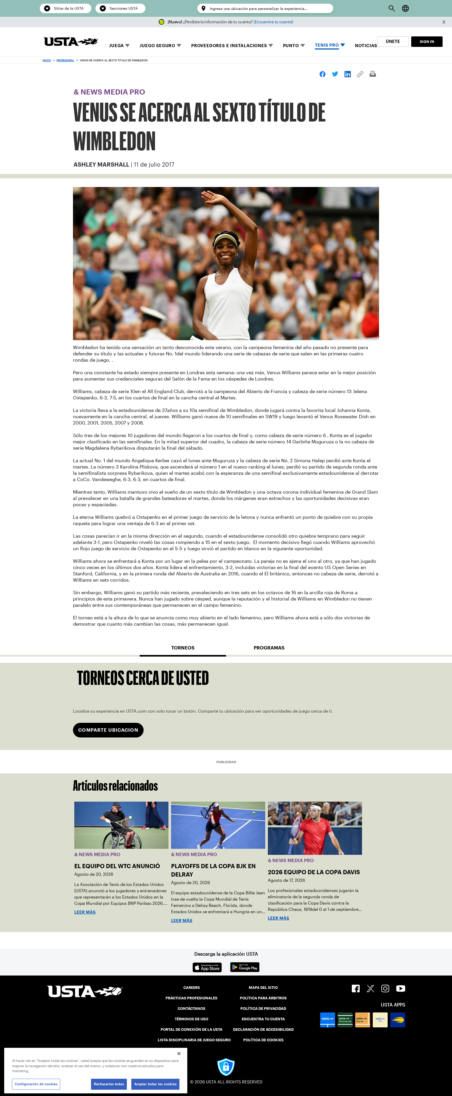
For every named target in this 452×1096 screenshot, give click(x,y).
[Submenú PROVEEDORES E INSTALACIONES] (270, 45)
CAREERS (191, 987)
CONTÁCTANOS (191, 1008)
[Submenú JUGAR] (127, 45)
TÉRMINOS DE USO (191, 1019)
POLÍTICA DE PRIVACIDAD (263, 1008)
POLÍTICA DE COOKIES (263, 1040)
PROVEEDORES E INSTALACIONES (229, 45)
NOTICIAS (366, 45)
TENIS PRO (327, 45)
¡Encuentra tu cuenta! (273, 22)
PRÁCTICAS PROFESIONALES (191, 998)
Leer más (84, 912)
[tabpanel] (226, 706)
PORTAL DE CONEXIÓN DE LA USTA (191, 1029)
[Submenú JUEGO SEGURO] (179, 45)
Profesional (65, 60)
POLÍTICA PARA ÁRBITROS (263, 998)
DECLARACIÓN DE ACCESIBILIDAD (263, 1029)
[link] (322, 74)
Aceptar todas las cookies (155, 1084)
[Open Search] (392, 8)
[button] (444, 22)
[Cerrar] (179, 1053)
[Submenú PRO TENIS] (342, 45)
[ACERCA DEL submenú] (302, 45)
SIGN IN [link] (427, 41)
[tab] (183, 650)
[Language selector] (405, 8)
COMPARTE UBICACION (108, 730)
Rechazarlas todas (109, 1084)
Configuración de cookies (36, 1084)
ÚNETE (393, 41)
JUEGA (116, 45)
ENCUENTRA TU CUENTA (263, 1019)
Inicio (47, 60)
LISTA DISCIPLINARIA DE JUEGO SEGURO (194, 1040)
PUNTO (291, 45)
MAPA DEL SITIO (263, 987)
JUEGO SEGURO (157, 45)
